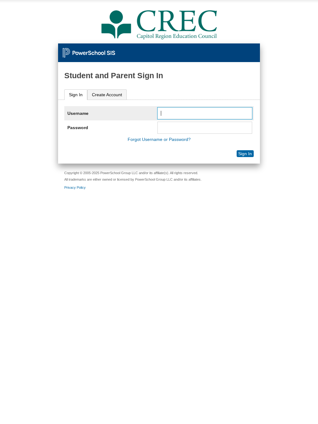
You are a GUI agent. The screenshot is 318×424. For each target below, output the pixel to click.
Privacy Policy (75, 187)
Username (78, 113)
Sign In (76, 94)
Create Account (107, 94)
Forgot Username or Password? (159, 139)
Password (77, 127)
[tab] (75, 94)
